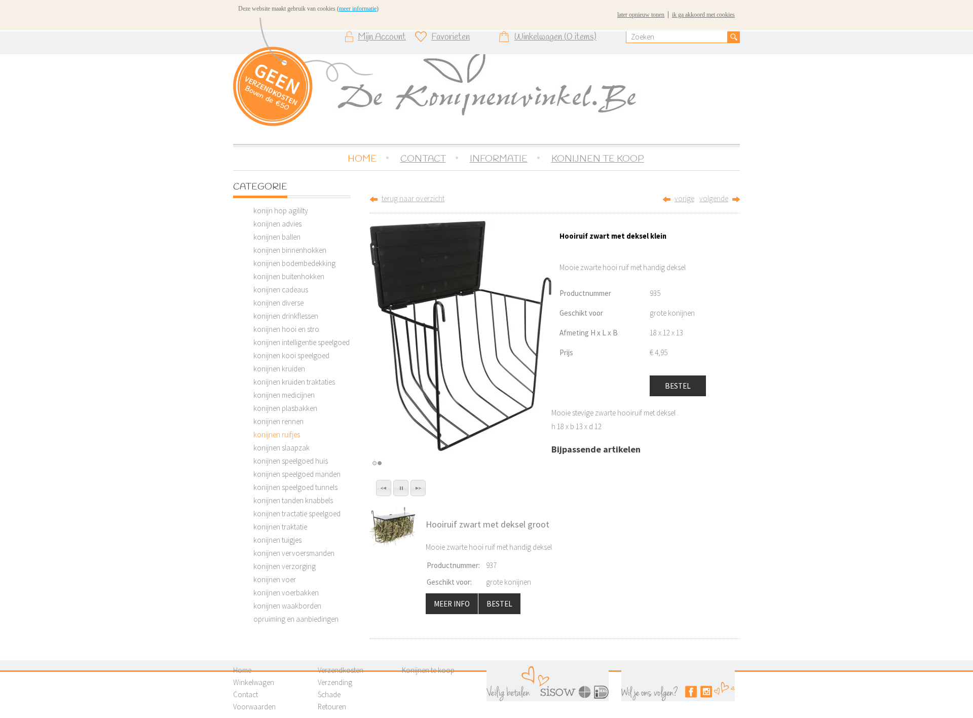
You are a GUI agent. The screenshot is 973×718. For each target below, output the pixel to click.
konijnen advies (277, 224)
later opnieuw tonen (640, 14)
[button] (383, 488)
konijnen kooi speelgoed (291, 355)
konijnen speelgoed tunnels (295, 487)
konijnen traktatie (280, 527)
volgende (713, 198)
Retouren (332, 706)
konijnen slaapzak (281, 447)
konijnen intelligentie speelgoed (301, 342)
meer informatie (358, 8)
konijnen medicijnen (284, 395)
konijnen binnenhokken (289, 250)
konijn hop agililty (280, 210)
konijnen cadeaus (280, 289)
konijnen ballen (277, 237)
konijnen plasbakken (285, 408)
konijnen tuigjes (277, 540)
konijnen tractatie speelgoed (297, 513)
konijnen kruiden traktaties (294, 382)
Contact (245, 694)
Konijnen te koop (428, 670)
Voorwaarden (254, 706)
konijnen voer (274, 579)
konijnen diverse (278, 303)
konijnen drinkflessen (285, 316)
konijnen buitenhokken (288, 276)
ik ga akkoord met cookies (703, 14)
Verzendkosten (340, 670)
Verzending (335, 682)
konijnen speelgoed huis (290, 461)
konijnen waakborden (287, 606)
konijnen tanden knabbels (293, 500)
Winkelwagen (253, 682)
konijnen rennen (278, 421)
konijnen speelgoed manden (297, 474)
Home (242, 670)
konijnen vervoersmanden (293, 553)
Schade (329, 694)
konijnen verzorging (284, 566)
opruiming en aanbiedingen (296, 619)
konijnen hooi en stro (286, 329)
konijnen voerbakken (286, 592)
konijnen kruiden (279, 368)
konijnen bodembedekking (294, 263)
